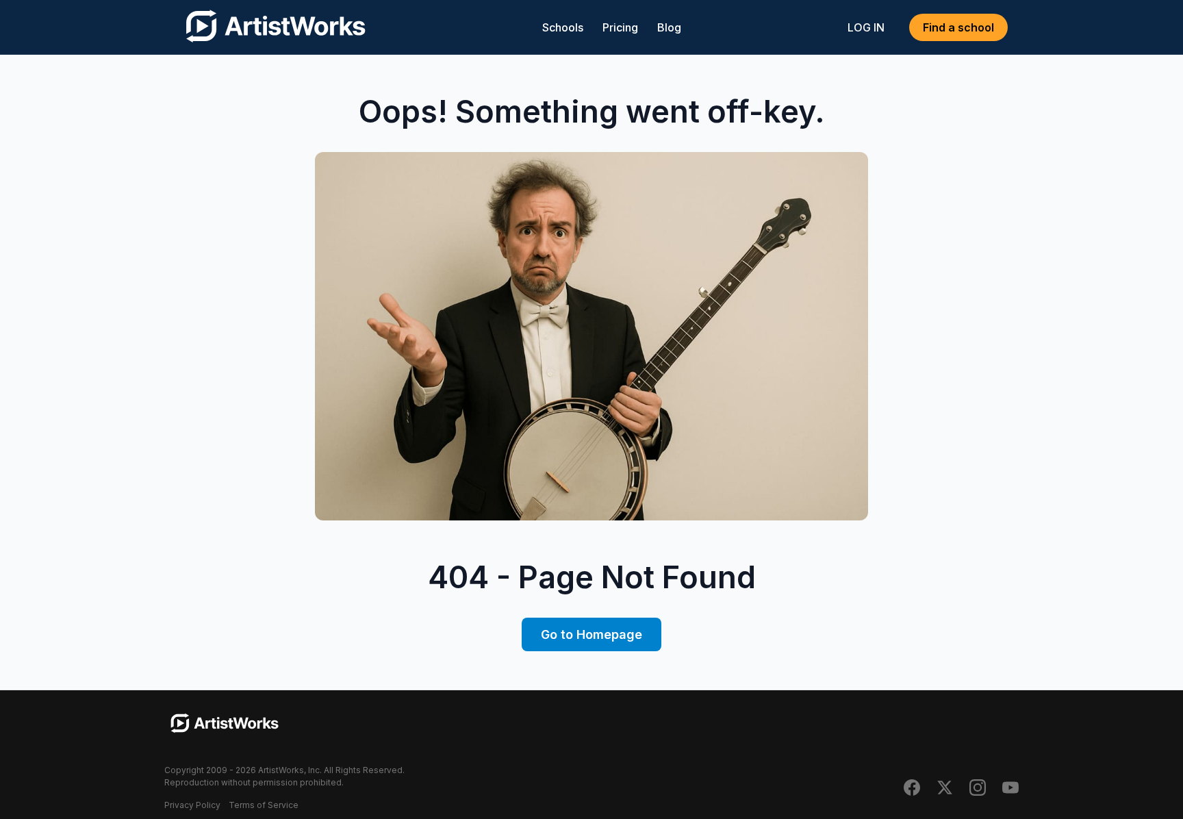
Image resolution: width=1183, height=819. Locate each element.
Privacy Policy (192, 805)
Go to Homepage (591, 634)
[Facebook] (912, 787)
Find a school (958, 27)
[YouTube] (1010, 787)
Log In (866, 27)
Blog (669, 27)
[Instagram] (977, 787)
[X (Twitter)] (945, 787)
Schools (562, 27)
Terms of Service (263, 805)
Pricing (620, 27)
